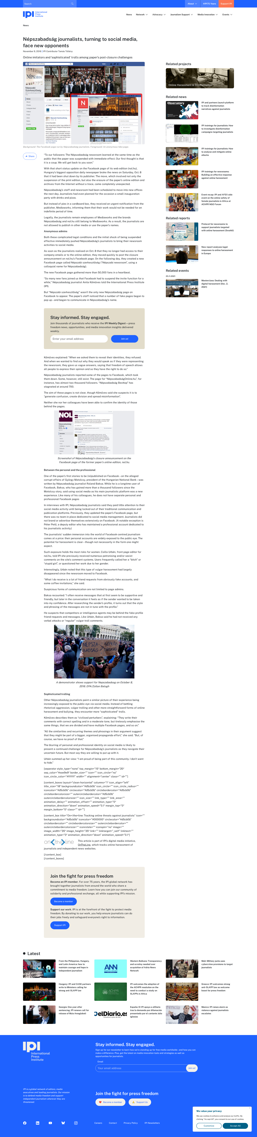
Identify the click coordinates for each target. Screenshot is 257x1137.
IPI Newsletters (152, 1123)
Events (225, 14)
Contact (113, 1123)
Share (31, 156)
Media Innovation (206, 14)
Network (140, 14)
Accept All (235, 1126)
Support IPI (226, 3)
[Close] (249, 1108)
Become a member (63, 901)
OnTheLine (84, 844)
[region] (222, 1119)
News (129, 14)
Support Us (140, 1102)
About (191, 3)
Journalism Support (180, 14)
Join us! (124, 338)
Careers (98, 1123)
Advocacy (157, 14)
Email (100, 1061)
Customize (209, 1126)
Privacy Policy (131, 1123)
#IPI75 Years (209, 3)
